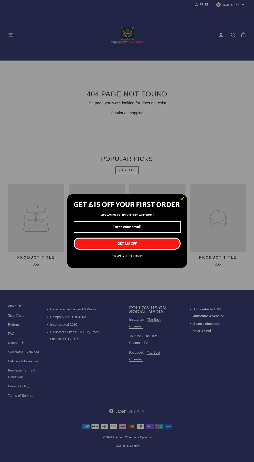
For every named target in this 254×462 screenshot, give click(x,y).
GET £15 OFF (127, 243)
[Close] (182, 199)
